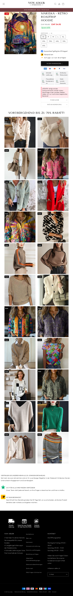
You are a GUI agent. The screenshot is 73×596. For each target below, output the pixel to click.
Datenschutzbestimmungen (34, 564)
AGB (49, 591)
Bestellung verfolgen (32, 554)
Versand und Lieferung (33, 546)
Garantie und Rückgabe (33, 550)
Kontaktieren (30, 534)
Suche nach (29, 568)
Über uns (28, 538)
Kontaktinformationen (32, 591)
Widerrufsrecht (43, 591)
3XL (50, 41)
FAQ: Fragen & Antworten (34, 572)
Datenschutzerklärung (20, 591)
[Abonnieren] (66, 574)
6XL (43, 46)
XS (43, 37)
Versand (54, 591)
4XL (57, 41)
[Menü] (4, 4)
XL (63, 37)
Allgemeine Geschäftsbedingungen (33, 559)
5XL (64, 41)
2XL (43, 41)
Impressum (29, 542)
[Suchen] (55, 4)
